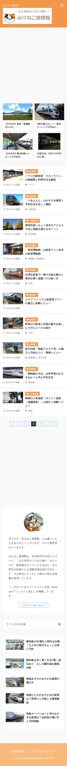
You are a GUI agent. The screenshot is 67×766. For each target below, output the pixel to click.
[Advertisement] (33, 64)
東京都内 (32, 234)
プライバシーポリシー (43, 751)
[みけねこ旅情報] (27, 16)
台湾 (30, 283)
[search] (59, 624)
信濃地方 (32, 358)
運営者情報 (17, 751)
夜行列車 (42, 358)
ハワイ (31, 185)
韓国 (30, 411)
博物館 (31, 259)
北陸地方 (32, 209)
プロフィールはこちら (32, 605)
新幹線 (31, 382)
